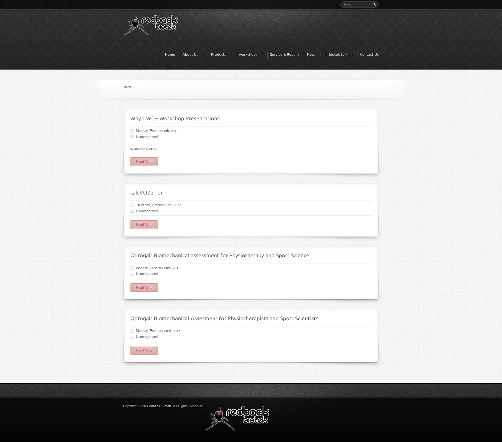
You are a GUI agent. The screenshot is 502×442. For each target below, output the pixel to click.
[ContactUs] (369, 54)
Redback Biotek (159, 405)
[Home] (172, 54)
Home (128, 86)
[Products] (224, 54)
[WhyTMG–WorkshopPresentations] (175, 118)
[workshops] (253, 54)
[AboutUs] (195, 54)
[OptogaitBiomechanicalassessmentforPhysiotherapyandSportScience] (219, 255)
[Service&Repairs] (287, 54)
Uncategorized (147, 136)
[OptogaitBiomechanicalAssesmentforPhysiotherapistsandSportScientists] (224, 318)
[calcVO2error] (146, 192)
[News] (317, 54)
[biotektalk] (343, 54)
